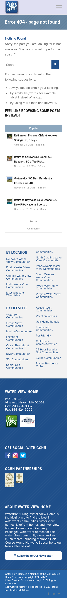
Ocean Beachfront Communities (17, 347)
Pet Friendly (43, 335)
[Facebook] (48, 593)
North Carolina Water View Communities (49, 259)
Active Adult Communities (44, 309)
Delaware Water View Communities (18, 260)
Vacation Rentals (46, 316)
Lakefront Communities (14, 338)
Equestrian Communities (44, 328)
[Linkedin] (54, 593)
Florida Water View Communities (18, 269)
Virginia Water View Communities (48, 295)
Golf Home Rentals (47, 321)
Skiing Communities (48, 358)
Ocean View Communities (14, 324)
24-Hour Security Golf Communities (47, 351)
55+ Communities (17, 359)
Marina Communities (19, 331)
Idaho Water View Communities (17, 285)
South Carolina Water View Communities (45, 277)
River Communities (18, 354)
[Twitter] (59, 593)
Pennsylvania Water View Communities (48, 267)
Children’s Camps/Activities (46, 342)
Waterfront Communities (14, 316)
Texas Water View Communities (47, 287)
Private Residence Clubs (47, 365)
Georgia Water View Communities (18, 277)
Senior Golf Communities (14, 366)
